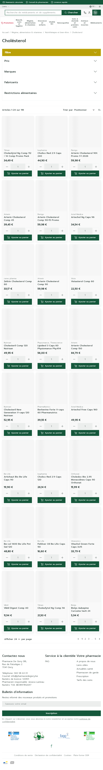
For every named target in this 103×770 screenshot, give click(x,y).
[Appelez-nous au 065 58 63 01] (85, 12)
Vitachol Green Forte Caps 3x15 (82, 545)
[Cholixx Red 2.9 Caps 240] (51, 131)
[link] (79, 639)
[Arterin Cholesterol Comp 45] (18, 196)
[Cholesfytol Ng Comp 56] (51, 586)
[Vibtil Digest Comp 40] (18, 586)
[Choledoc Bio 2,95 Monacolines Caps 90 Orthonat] (85, 455)
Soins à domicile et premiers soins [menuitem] (75, 23)
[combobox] (33, 12)
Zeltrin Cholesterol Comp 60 (18, 283)
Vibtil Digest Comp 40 (16, 608)
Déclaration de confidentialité (48, 755)
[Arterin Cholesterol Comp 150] (85, 324)
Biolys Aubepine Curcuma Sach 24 (80, 609)
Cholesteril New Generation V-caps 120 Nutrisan (16, 412)
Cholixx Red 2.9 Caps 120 (49, 478)
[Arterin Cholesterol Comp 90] (51, 260)
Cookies (67, 755)
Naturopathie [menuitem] (63, 23)
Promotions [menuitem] (9, 23)
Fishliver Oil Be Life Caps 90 (51, 545)
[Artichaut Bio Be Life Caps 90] (18, 455)
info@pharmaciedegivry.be (24, 676)
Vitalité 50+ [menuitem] (52, 23)
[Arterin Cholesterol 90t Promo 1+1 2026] (85, 131)
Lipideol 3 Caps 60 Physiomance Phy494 (49, 347)
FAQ (47, 661)
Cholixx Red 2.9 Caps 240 (49, 155)
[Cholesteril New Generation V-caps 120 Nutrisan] (18, 388)
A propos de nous (86, 661)
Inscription (51, 713)
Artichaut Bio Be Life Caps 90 (15, 478)
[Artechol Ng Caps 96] (85, 196)
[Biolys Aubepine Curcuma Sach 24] (85, 586)
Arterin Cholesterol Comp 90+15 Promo (48, 219)
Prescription (83, 676)
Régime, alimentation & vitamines (27, 32)
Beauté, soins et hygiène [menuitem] (20, 23)
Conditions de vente (23, 755)
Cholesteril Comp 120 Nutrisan (16, 347)
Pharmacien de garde (88, 672)
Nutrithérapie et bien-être (57, 32)
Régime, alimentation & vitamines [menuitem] (31, 23)
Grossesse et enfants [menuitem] (43, 23)
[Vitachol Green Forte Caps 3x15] (85, 522)
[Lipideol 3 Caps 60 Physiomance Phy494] (51, 324)
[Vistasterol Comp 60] (85, 260)
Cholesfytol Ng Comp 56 (51, 608)
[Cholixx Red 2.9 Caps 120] (51, 455)
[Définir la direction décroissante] (99, 110)
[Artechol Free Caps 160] (85, 388)
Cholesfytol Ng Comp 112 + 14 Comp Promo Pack (17, 155)
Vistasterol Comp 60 (82, 281)
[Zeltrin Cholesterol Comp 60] (18, 260)
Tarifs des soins (84, 680)
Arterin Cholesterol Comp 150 (82, 347)
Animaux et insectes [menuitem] (85, 23)
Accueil (5, 32)
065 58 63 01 (21, 673)
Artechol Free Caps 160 (84, 409)
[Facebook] (51, 746)
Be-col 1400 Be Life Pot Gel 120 (17, 545)
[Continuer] (99, 639)
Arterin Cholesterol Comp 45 (14, 219)
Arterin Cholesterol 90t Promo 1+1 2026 (84, 155)
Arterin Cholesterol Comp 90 (48, 283)
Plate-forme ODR (81, 755)
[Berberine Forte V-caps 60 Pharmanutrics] (51, 388)
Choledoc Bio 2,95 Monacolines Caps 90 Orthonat (83, 479)
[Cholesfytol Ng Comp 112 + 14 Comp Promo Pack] (18, 131)
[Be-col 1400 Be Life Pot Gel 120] (18, 522)
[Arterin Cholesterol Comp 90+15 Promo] (51, 196)
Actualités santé (85, 668)
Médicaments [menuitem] (97, 23)
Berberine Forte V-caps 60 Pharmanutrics (51, 411)
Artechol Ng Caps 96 (82, 217)
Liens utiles (82, 665)
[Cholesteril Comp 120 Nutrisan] (18, 324)
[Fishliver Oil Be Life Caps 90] (51, 522)
